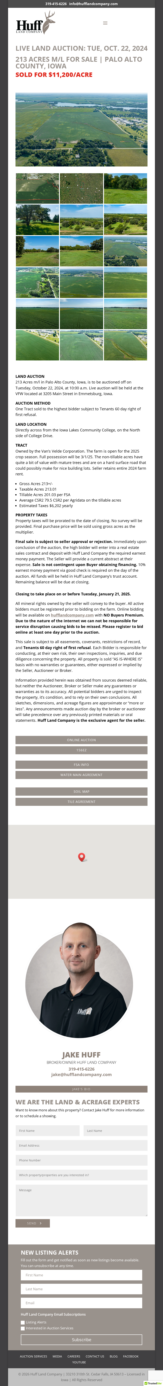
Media (57, 1356)
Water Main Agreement (81, 775)
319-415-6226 (56, 3)
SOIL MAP (82, 791)
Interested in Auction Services (49, 1328)
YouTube (79, 1362)
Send (32, 1223)
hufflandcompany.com (72, 615)
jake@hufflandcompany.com (81, 1074)
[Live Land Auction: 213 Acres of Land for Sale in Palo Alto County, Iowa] (37, 202)
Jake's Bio (81, 1089)
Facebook (131, 1356)
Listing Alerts (36, 1322)
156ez (81, 750)
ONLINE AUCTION (81, 740)
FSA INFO (81, 765)
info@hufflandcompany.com (93, 3)
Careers (73, 1356)
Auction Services (33, 1356)
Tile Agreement (82, 801)
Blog (114, 1356)
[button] (83, 857)
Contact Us (95, 1356)
